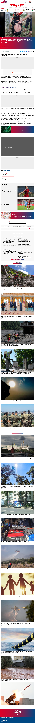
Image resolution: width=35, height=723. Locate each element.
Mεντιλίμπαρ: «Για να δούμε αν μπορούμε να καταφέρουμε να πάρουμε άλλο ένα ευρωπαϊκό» (24, 240)
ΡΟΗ (12, 236)
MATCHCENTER (3, 8)
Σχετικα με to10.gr (4, 719)
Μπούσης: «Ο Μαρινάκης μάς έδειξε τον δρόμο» (25, 253)
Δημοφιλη (16, 236)
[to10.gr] (5, 1)
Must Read (21, 236)
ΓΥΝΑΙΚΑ (4, 170)
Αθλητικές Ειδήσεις (14, 228)
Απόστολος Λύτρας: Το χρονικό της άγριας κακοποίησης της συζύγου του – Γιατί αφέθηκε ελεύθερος (8, 176)
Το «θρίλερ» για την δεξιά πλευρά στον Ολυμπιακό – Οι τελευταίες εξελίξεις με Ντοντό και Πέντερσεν (24, 249)
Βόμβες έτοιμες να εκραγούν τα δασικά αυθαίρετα (8, 180)
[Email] (33, 51)
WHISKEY (6, 722)
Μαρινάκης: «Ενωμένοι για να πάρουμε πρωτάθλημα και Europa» (24, 257)
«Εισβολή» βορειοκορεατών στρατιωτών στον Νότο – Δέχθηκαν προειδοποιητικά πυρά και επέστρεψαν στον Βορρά (8, 47)
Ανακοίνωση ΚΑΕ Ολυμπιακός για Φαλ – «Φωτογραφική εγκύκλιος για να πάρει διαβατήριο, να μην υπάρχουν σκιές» (9, 246)
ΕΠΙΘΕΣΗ (8, 170)
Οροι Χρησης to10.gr (4, 720)
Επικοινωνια (3, 721)
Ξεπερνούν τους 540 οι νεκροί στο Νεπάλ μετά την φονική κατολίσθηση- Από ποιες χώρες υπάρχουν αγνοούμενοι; (9, 252)
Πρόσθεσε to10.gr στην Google (18, 72)
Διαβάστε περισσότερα (17, 259)
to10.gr (2, 51)
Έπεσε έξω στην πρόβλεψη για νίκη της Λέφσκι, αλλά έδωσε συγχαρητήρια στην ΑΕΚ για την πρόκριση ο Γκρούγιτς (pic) (9, 241)
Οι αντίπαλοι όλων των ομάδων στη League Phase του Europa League (24, 245)
